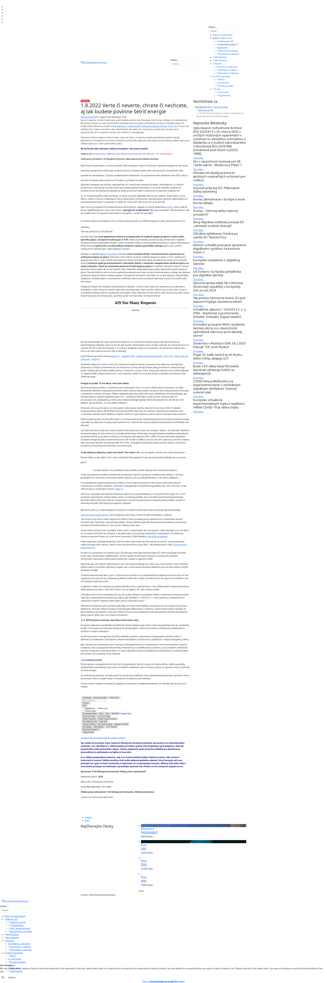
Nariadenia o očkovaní (229, 54)
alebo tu (119, 488)
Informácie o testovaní (228, 73)
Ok (3, 977)
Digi (144, 864)
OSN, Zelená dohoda (228, 51)
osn (143, 848)
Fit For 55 (172, 126)
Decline (11, 977)
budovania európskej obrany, (95, 514)
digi (143, 880)
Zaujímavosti (224, 95)
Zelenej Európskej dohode (154, 126)
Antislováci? (149, 832)
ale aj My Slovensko (157, 536)
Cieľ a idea (224, 92)
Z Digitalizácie (17, 925)
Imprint (173, 981)
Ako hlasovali (221, 60)
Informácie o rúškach (228, 70)
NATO (221, 80)
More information (158, 981)
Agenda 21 (122, 126)
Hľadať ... (175, 60)
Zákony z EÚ (226, 38)
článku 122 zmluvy (108, 254)
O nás (217, 89)
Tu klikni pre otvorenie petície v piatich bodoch (103, 737)
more (141, 891)
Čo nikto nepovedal (221, 76)
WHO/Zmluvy (221, 57)
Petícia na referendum (222, 35)
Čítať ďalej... (198, 158)
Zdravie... (219, 64)
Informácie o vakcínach (227, 67)
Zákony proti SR (226, 41)
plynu (169, 207)
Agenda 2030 (134, 126)
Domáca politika (226, 86)
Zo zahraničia (223, 83)
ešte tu (96, 359)
